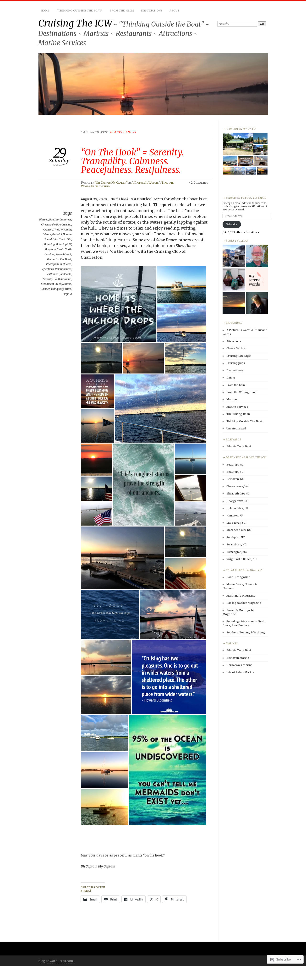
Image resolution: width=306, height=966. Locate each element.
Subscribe (231, 224)
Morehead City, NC (238, 530)
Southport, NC (235, 537)
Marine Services (237, 406)
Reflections (47, 269)
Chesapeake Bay (50, 224)
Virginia (67, 294)
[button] (119, 304)
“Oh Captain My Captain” (111, 182)
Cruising (66, 224)
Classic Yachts (235, 348)
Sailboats (65, 274)
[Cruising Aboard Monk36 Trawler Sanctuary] (257, 256)
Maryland (50, 249)
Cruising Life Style (238, 355)
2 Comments (199, 182)
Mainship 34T (63, 244)
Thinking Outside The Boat (244, 421)
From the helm (100, 186)
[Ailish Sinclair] (257, 303)
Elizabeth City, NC (238, 493)
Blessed (43, 219)
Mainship (49, 244)
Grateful (57, 234)
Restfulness (53, 274)
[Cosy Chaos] (234, 303)
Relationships (63, 269)
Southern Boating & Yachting (245, 632)
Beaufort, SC (234, 471)
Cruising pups (235, 363)
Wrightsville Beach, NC (241, 559)
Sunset (46, 289)
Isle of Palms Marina (240, 672)
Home (45, 10)
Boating (54, 219)
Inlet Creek (59, 239)
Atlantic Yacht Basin (239, 446)
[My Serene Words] (257, 279)
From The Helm (122, 10)
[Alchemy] (234, 279)
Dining (230, 377)
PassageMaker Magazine (243, 602)
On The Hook (63, 259)
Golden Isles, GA (237, 508)
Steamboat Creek (51, 283)
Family (67, 229)
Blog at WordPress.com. (56, 961)
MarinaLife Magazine (240, 595)
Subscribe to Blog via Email (246, 197)
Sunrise (66, 283)
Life (69, 239)
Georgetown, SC (237, 501)
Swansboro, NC (236, 544)
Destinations (151, 10)
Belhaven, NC (235, 479)
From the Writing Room (241, 392)
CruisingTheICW (53, 229)
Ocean (51, 259)
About (174, 10)
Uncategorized (236, 428)
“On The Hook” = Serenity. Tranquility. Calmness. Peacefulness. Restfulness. (132, 161)
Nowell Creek (63, 254)
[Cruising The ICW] (234, 256)
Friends (47, 234)
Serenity (48, 279)
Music (60, 249)
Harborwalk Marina (239, 665)
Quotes (67, 264)
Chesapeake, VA (237, 486)
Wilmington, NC (236, 552)
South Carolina (62, 279)
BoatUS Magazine (238, 577)
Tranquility (57, 289)
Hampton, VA (234, 515)
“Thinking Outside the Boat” (80, 10)
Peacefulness (54, 264)
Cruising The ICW (75, 23)
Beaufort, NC (235, 464)
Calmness (65, 219)
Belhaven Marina (237, 657)
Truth (68, 289)
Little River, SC (236, 522)
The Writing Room (238, 414)
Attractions (233, 341)
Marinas (231, 399)
